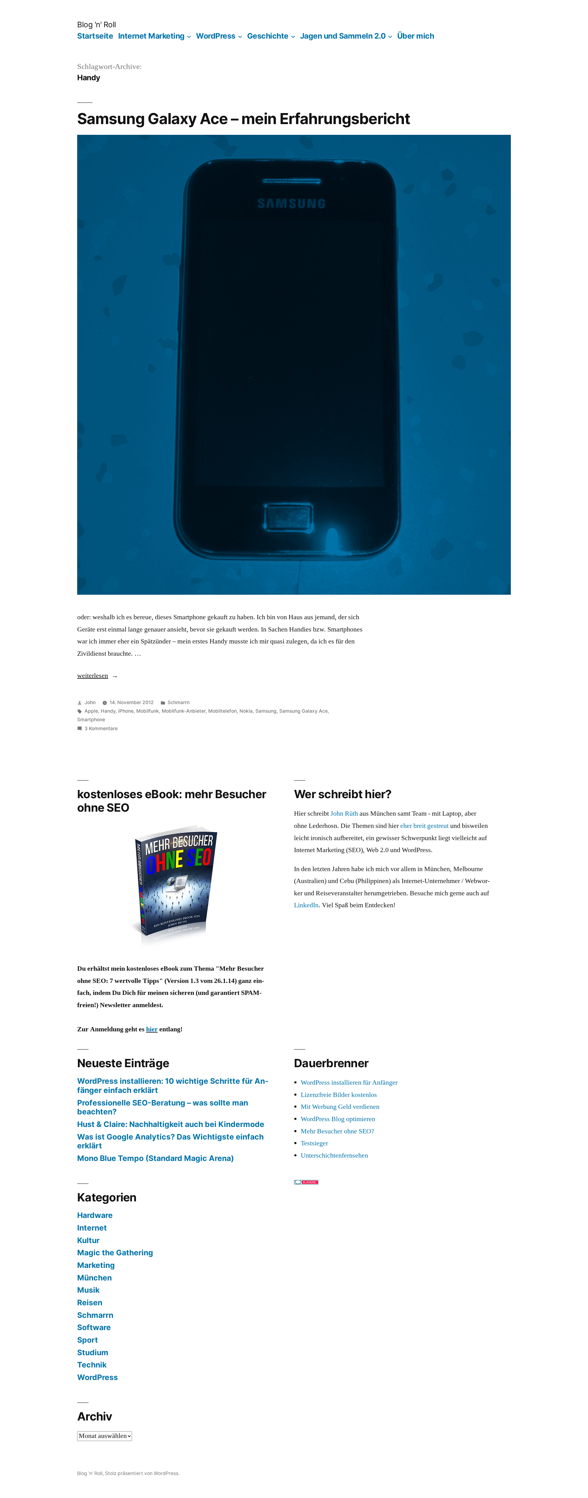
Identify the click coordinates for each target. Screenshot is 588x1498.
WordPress (216, 35)
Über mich (415, 35)
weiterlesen (97, 675)
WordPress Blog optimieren (338, 1119)
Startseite (95, 35)
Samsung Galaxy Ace (303, 711)
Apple (91, 711)
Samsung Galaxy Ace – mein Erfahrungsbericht (243, 118)
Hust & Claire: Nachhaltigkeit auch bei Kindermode (170, 1124)
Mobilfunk (147, 711)
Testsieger (314, 1143)
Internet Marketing (151, 35)
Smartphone (91, 719)
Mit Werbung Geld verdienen (340, 1106)
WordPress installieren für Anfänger (349, 1082)
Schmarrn (179, 702)
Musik (88, 1290)
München (94, 1277)
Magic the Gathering (115, 1252)
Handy (108, 711)
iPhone (126, 711)
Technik (92, 1364)
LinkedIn (306, 905)
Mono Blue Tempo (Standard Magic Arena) (155, 1158)
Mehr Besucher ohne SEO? (337, 1131)
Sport (87, 1339)
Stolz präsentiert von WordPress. (142, 1473)
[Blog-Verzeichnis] (306, 1182)
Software (94, 1327)
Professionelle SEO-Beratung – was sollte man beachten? (162, 1107)
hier (152, 1029)
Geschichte (267, 35)
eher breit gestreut (424, 825)
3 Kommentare (101, 728)
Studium (92, 1352)
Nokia (246, 711)
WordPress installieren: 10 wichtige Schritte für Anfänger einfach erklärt (173, 1085)
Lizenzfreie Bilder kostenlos (339, 1094)
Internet (92, 1227)
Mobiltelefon (222, 711)
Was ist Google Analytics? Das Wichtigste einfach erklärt (170, 1141)
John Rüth (344, 813)
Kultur (88, 1240)
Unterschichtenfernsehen (334, 1155)
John (90, 702)
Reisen (89, 1302)
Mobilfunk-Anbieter (183, 711)
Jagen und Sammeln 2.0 (343, 35)
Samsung (266, 711)
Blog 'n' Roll (96, 24)
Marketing (96, 1265)
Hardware (95, 1215)
